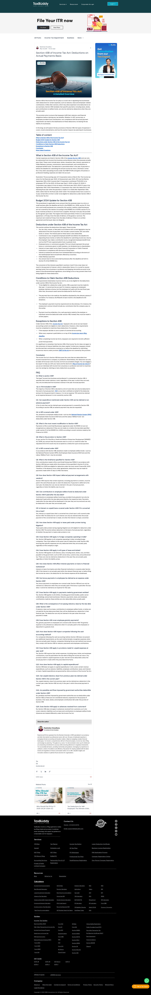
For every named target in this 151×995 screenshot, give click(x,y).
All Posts (37, 38)
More (80, 38)
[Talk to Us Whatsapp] (146, 980)
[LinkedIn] (116, 828)
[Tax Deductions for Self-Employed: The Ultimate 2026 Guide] (79, 795)
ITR (37, 763)
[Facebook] (116, 824)
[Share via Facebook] (37, 771)
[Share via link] (50, 771)
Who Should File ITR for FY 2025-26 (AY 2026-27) (46, 807)
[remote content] (64, 736)
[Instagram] (116, 831)
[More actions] (91, 48)
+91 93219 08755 (74, 825)
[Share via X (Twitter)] (41, 771)
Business (70, 38)
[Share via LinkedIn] (45, 771)
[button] (63, 4)
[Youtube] (116, 834)
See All (90, 784)
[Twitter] (116, 821)
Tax (37, 761)
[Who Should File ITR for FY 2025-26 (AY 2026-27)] (48, 795)
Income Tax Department (54, 38)
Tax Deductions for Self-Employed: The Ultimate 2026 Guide (78, 807)
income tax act (40, 766)
